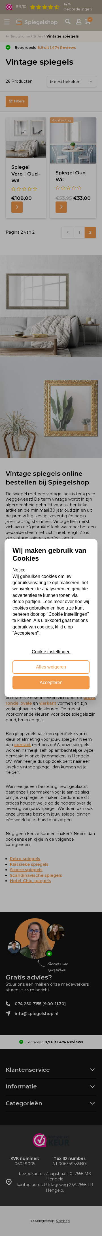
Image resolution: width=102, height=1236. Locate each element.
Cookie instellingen (51, 651)
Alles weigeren (51, 667)
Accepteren (51, 682)
